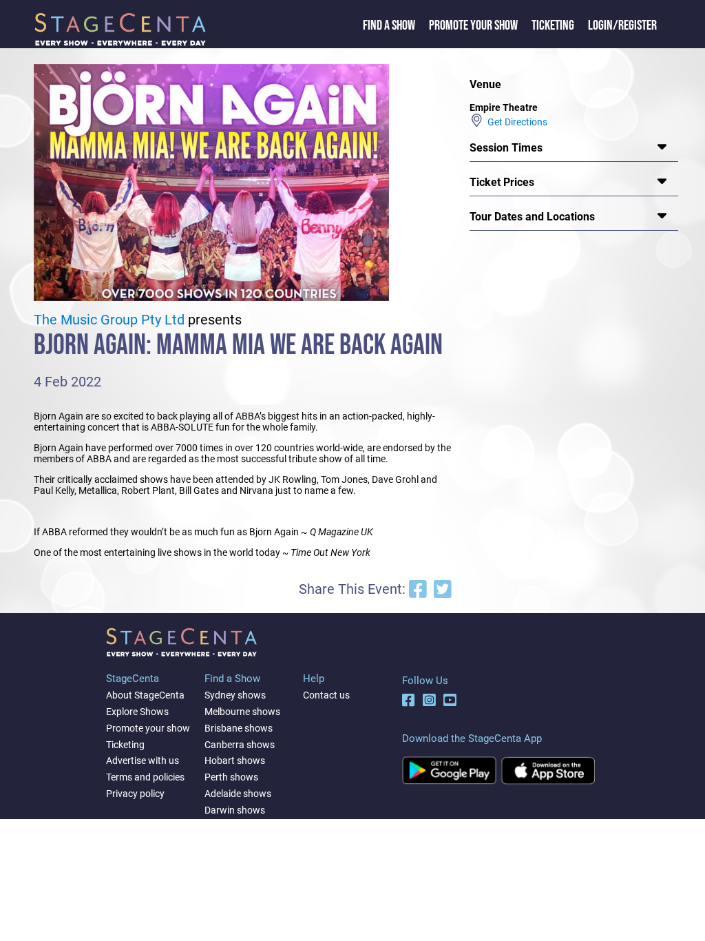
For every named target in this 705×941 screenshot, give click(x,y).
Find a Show (389, 25)
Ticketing (553, 25)
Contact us (326, 695)
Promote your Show (473, 25)
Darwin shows (234, 810)
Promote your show (148, 728)
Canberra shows (239, 744)
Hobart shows (234, 760)
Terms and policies (145, 777)
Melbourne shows (242, 711)
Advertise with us (142, 760)
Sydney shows (235, 695)
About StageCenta (145, 695)
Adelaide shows (237, 793)
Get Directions (515, 121)
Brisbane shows (238, 728)
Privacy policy (135, 793)
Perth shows (231, 777)
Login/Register (622, 25)
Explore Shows (137, 711)
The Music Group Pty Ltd (109, 320)
